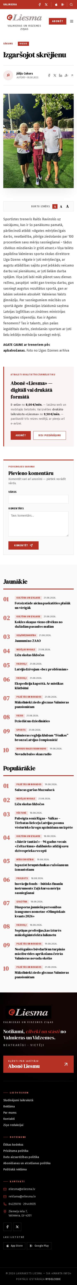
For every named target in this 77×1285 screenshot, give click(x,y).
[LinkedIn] (60, 75)
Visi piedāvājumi (49, 435)
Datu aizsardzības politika (21, 1157)
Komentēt (21, 545)
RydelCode (53, 1279)
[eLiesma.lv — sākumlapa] (24, 17)
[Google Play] (62, 4)
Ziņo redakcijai (13, 1125)
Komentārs (16, 508)
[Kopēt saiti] (72, 75)
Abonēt (57, 21)
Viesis (24, 43)
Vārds (12, 492)
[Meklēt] (70, 4)
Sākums (8, 43)
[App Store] (56, 4)
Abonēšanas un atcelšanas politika (27, 1163)
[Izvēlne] (71, 21)
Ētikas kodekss (13, 1144)
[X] (46, 4)
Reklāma (9, 1106)
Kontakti (9, 1119)
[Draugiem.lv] (66, 75)
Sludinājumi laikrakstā (18, 1100)
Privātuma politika (15, 1151)
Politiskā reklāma (15, 1169)
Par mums (9, 1112)
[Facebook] (39, 4)
